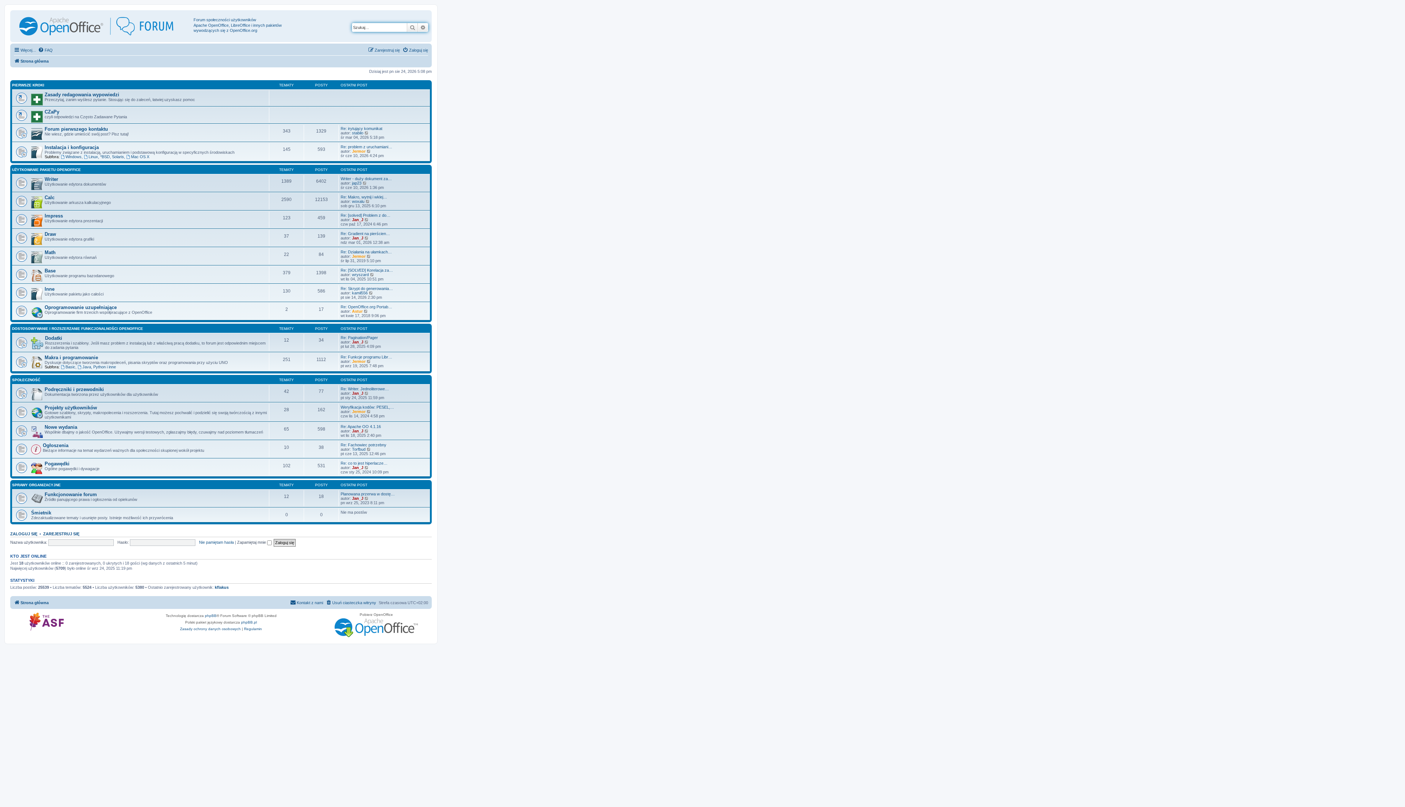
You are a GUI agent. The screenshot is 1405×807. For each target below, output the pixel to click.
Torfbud (359, 449)
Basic (70, 367)
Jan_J (357, 219)
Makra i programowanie (71, 357)
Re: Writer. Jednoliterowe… (365, 389)
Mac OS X (140, 157)
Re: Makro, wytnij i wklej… (364, 197)
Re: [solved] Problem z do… (365, 215)
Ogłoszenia (55, 445)
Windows (73, 157)
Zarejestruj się (61, 534)
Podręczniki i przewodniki (74, 389)
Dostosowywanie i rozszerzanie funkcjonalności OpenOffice (77, 329)
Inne (50, 289)
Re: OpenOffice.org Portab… (366, 307)
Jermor (359, 151)
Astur (357, 311)
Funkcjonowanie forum (71, 494)
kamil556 (360, 293)
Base (50, 271)
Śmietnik (41, 513)
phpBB (211, 616)
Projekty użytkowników (71, 407)
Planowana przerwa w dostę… (368, 494)
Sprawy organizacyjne (36, 485)
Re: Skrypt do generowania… (367, 288)
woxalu (358, 201)
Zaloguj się (23, 534)
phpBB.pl (249, 622)
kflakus (222, 587)
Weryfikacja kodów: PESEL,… (367, 407)
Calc (50, 197)
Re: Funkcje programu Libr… (366, 357)
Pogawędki (57, 463)
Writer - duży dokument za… (366, 178)
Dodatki (53, 338)
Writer (51, 179)
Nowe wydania (61, 427)
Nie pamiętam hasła (216, 542)
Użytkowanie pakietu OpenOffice (46, 170)
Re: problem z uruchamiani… (366, 147)
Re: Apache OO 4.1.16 (361, 426)
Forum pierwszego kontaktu (76, 129)
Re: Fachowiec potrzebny (363, 445)
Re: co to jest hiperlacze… (364, 463)
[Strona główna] (103, 26)
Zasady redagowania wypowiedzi (82, 94)
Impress (54, 216)
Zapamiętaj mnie (252, 542)
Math (50, 252)
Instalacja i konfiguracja (72, 147)
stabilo (357, 133)
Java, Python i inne (99, 367)
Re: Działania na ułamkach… (366, 252)
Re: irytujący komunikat (361, 128)
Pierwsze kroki (28, 85)
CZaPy (52, 112)
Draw (50, 234)
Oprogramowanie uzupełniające (81, 307)
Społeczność (26, 380)
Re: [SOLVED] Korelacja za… (367, 270)
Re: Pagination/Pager (359, 337)
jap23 (356, 183)
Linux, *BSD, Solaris (106, 157)
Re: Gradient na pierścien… (365, 233)
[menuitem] (45, 50)
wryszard (360, 274)
